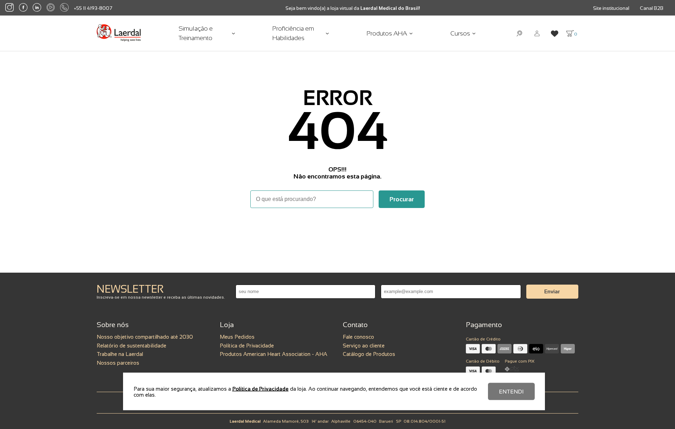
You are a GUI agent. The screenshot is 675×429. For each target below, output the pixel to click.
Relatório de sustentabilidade (131, 346)
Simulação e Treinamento (196, 33)
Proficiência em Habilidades (293, 33)
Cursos (460, 33)
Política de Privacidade (247, 346)
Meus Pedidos (237, 337)
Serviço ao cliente (364, 346)
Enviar (552, 291)
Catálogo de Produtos (369, 354)
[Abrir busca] (519, 33)
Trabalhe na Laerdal (120, 354)
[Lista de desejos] (554, 33)
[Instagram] (9, 8)
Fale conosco (358, 337)
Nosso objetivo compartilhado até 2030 (145, 337)
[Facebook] (23, 8)
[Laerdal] (119, 33)
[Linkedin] (37, 8)
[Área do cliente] (537, 33)
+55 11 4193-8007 (93, 8)
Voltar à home (337, 227)
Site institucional (611, 8)
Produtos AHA (387, 33)
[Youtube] (50, 8)
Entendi (511, 392)
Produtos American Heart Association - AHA (273, 354)
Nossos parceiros (118, 363)
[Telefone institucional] (64, 8)
